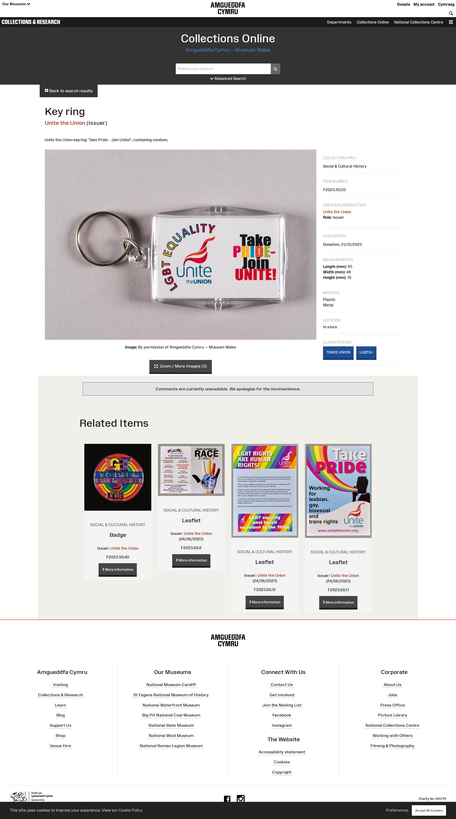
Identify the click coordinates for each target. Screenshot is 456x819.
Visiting (60, 684)
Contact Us (282, 684)
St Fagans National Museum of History (171, 694)
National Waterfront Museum (171, 705)
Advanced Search (230, 78)
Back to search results (70, 90)
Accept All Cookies (429, 810)
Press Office (392, 705)
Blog (60, 715)
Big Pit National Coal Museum (171, 715)
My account (424, 4)
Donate (403, 4)
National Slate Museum (171, 725)
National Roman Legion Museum (171, 745)
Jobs (392, 694)
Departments (339, 22)
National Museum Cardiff (171, 684)
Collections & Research (31, 21)
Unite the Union (65, 123)
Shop (60, 735)
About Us (392, 684)
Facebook (281, 715)
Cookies (282, 762)
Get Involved (282, 694)
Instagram (282, 725)
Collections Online (373, 22)
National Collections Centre (418, 22)
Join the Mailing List (281, 705)
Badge (117, 535)
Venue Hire (60, 745)
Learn (60, 705)
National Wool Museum (171, 735)
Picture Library (392, 715)
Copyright (281, 772)
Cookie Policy (130, 810)
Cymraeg (446, 4)
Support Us (60, 725)
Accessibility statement (282, 751)
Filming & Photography (392, 745)
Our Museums (14, 4)
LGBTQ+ (366, 352)
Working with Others (392, 735)
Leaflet (191, 520)
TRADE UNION (338, 352)
